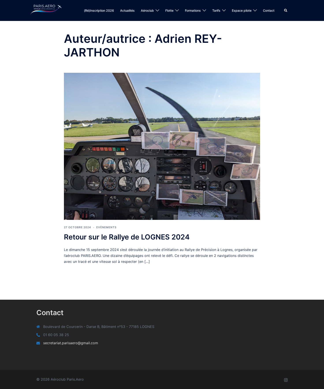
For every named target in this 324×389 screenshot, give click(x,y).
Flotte (169, 10)
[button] (286, 10)
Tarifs (216, 10)
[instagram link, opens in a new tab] (286, 379)
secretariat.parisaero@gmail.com (70, 343)
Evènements (106, 227)
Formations (193, 10)
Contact (268, 10)
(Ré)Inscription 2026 (99, 10)
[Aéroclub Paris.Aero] (41, 10)
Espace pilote (241, 10)
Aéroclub (147, 10)
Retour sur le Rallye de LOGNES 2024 (127, 237)
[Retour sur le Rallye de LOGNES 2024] (162, 146)
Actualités (127, 10)
